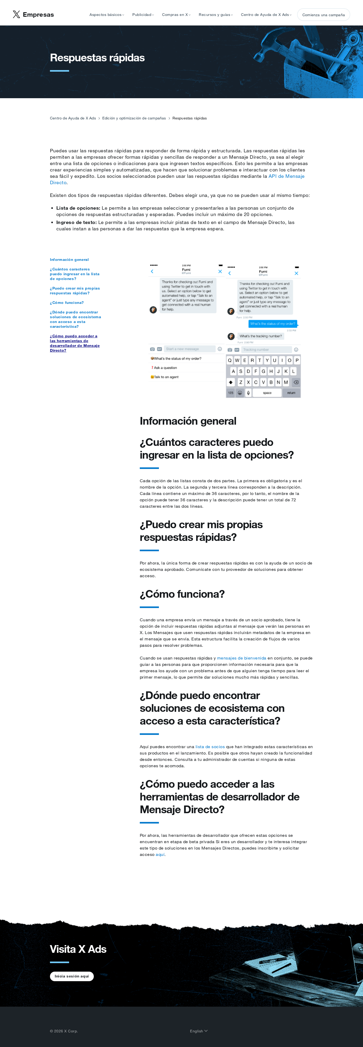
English (197, 1031)
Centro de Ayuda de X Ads (73, 118)
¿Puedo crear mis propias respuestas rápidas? (75, 290)
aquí (160, 854)
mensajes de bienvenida (242, 658)
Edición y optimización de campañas (134, 118)
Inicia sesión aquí (72, 976)
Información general (69, 259)
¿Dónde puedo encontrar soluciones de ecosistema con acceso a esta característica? (75, 319)
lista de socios (210, 746)
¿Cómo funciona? (67, 302)
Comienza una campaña (323, 14)
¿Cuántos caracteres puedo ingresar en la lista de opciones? (75, 274)
